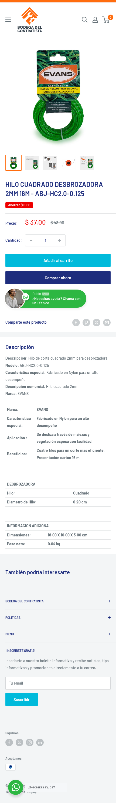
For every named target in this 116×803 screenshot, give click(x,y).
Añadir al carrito (58, 260)
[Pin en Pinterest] (86, 322)
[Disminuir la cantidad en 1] (31, 240)
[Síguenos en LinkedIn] (40, 742)
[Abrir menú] (8, 20)
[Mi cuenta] (95, 20)
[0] (106, 19)
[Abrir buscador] (85, 20)
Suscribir (21, 699)
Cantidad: (13, 240)
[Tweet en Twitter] (96, 322)
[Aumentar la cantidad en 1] (59, 240)
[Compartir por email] (107, 322)
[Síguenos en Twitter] (19, 742)
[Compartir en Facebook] (76, 322)
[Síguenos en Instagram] (29, 742)
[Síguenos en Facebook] (9, 742)
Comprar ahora (58, 277)
